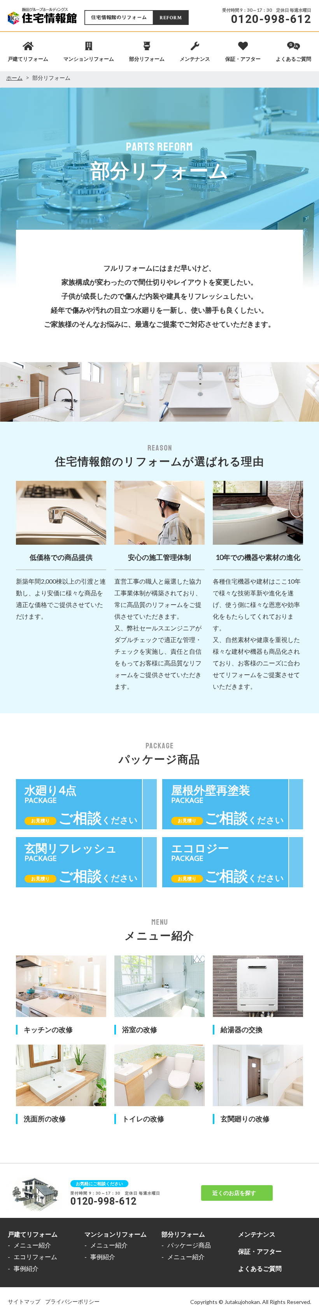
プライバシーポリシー (72, 1301)
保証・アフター (260, 1251)
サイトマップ (24, 1301)
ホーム (14, 77)
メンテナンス (256, 1234)
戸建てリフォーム (33, 1234)
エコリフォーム (35, 1257)
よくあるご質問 (260, 1268)
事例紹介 (26, 1268)
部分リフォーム (183, 1234)
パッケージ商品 (189, 1245)
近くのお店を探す (234, 1192)
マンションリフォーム (115, 1234)
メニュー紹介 (32, 1245)
